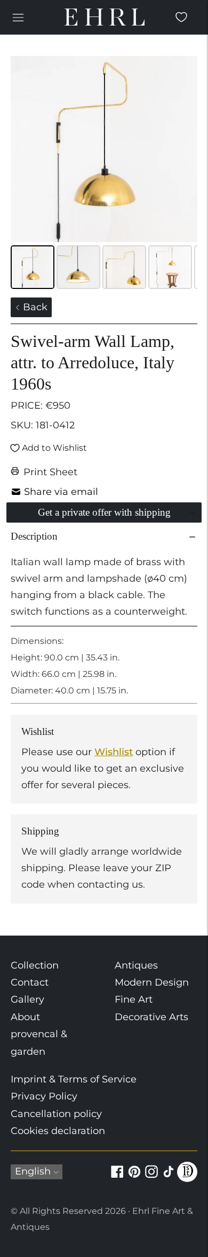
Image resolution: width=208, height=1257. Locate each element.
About (25, 1017)
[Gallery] (104, 174)
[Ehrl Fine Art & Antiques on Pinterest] (134, 1178)
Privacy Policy (44, 1096)
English (33, 1171)
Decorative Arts (151, 1017)
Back (33, 307)
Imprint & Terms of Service (74, 1079)
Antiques (136, 965)
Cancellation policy (56, 1114)
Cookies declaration (58, 1131)
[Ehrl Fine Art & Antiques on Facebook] (117, 1178)
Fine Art (134, 999)
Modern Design (152, 982)
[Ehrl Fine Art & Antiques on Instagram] (151, 1178)
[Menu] (18, 17)
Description (34, 536)
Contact (30, 982)
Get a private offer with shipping (104, 512)
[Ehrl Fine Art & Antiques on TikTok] (168, 1178)
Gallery (27, 999)
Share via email (61, 492)
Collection (35, 965)
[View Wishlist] (181, 17)
